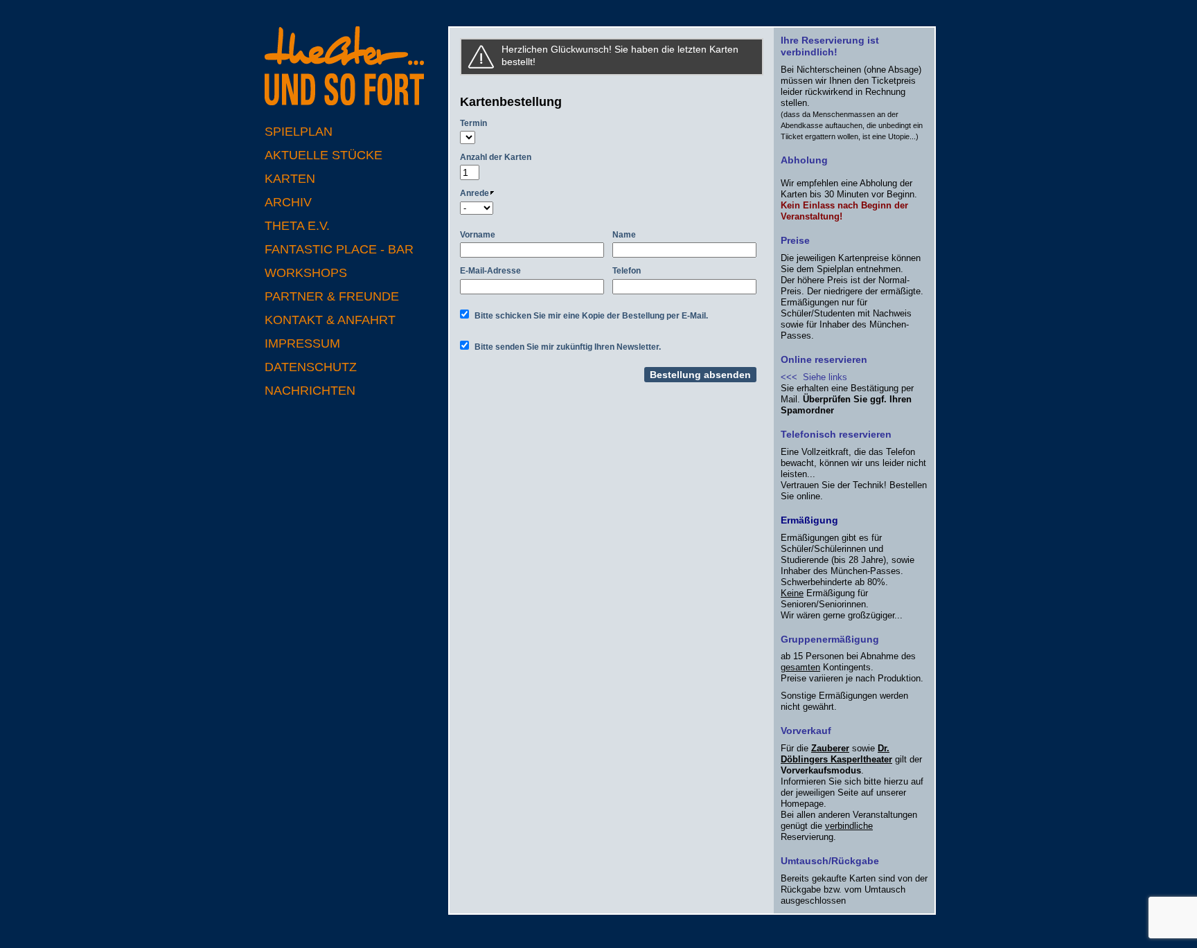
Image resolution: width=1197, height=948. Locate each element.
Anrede (474, 193)
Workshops (306, 273)
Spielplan (298, 131)
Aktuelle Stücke (323, 155)
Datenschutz (311, 367)
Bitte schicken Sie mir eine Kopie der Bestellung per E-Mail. (591, 316)
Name (624, 235)
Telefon (626, 271)
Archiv (288, 202)
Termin (473, 123)
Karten (290, 179)
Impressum (302, 343)
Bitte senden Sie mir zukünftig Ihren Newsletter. (568, 347)
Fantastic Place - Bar (339, 249)
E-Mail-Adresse (490, 271)
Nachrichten (310, 390)
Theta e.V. (297, 226)
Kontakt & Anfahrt (330, 320)
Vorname (477, 235)
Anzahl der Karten (495, 157)
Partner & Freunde (332, 296)
